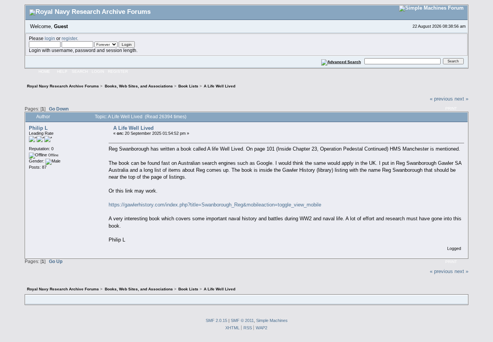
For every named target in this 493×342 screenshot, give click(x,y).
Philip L (38, 128)
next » (461, 99)
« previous (441, 99)
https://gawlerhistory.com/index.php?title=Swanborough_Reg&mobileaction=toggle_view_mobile (215, 205)
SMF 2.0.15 (216, 320)
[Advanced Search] (341, 61)
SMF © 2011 (242, 320)
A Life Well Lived (133, 128)
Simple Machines (272, 320)
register (69, 38)
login (50, 38)
